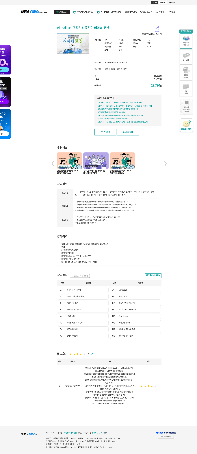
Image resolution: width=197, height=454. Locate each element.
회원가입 (163, 3)
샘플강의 (129, 132)
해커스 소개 (50, 433)
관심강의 (107, 132)
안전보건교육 (146, 11)
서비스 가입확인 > (166, 437)
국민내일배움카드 (85, 11)
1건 (92, 354)
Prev (53, 163)
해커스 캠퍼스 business (34, 11)
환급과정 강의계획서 (153, 275)
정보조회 (81, 447)
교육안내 (160, 12)
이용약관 (59, 433)
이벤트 (172, 12)
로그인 (155, 3)
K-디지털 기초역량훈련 (111, 11)
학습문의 (172, 3)
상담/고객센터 (83, 433)
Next (165, 163)
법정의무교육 (131, 11)
